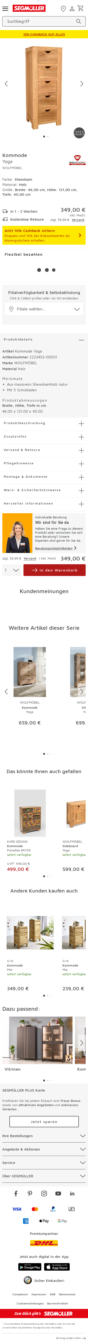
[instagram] (44, 1194)
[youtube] (58, 1194)
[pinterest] (30, 1194)
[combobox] (11, 570)
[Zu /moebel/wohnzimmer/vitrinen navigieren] (37, 1040)
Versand (78, 220)
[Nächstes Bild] (82, 83)
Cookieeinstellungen (30, 1303)
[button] (44, 309)
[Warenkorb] (81, 8)
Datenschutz (67, 1294)
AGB (52, 1294)
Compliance (20, 1294)
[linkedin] (72, 1194)
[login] (72, 8)
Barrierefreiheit (57, 1303)
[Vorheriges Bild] (6, 83)
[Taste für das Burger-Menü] (5, 8)
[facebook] (16, 1194)
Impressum (38, 1294)
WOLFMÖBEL (12, 168)
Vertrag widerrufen (68, 1338)
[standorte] (64, 8)
